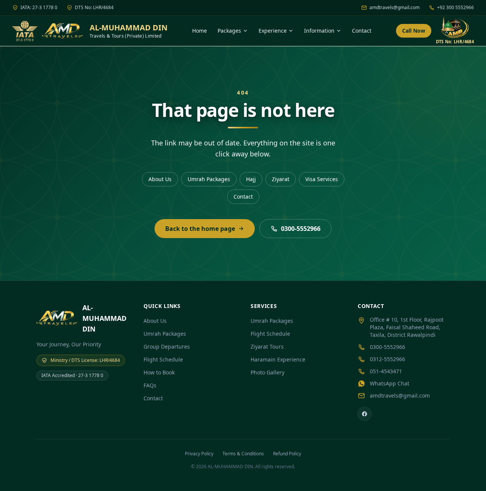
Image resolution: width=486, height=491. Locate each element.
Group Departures (167, 346)
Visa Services (321, 179)
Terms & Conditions (243, 453)
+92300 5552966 (455, 8)
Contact (361, 30)
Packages (229, 30)
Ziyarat (280, 179)
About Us (160, 179)
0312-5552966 (387, 359)
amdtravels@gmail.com (394, 8)
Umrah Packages (209, 179)
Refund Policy (287, 453)
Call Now (413, 30)
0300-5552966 (300, 228)
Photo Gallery (267, 372)
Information (319, 30)
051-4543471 (386, 371)
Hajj (251, 179)
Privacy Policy (199, 453)
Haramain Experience (278, 359)
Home (199, 30)
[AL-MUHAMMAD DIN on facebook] (364, 414)
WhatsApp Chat (389, 383)
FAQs (150, 385)
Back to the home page (200, 228)
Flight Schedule (163, 359)
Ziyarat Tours (267, 346)
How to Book (159, 372)
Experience (273, 30)
